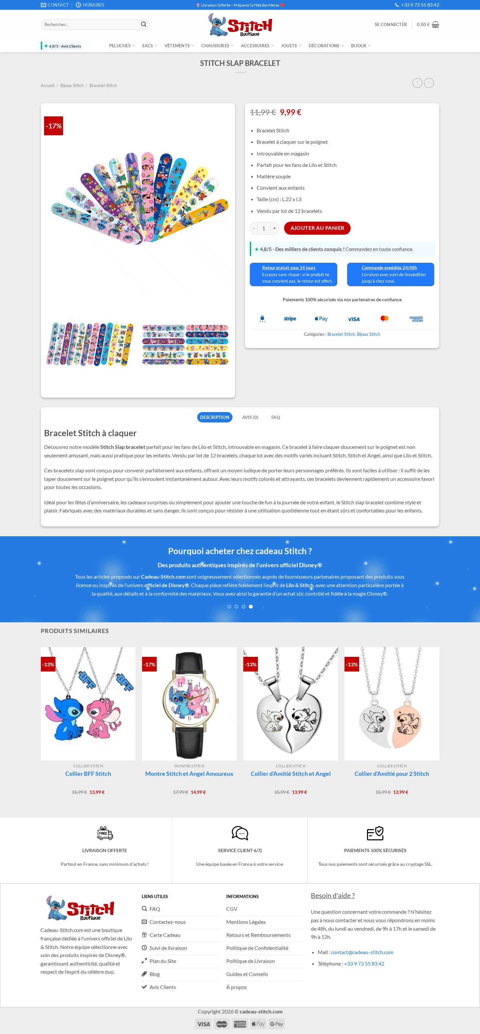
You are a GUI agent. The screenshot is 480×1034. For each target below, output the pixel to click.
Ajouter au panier (317, 228)
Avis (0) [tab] (250, 417)
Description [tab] (214, 417)
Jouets (289, 45)
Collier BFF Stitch (88, 773)
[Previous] (18, 588)
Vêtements (177, 45)
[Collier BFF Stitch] (88, 704)
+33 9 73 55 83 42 (420, 4)
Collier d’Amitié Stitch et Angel (291, 773)
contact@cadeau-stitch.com (362, 952)
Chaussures (215, 45)
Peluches (120, 45)
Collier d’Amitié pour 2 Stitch (392, 773)
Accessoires (255, 45)
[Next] (462, 588)
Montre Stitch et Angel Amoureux (189, 773)
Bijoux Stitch (72, 85)
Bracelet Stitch (103, 85)
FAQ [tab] (275, 417)
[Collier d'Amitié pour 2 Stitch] (391, 704)
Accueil (47, 85)
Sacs (147, 45)
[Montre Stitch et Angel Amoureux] (189, 704)
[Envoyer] (143, 24)
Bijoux (359, 45)
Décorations (324, 45)
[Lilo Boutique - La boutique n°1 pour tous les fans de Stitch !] (240, 24)
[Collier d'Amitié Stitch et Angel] (290, 704)
